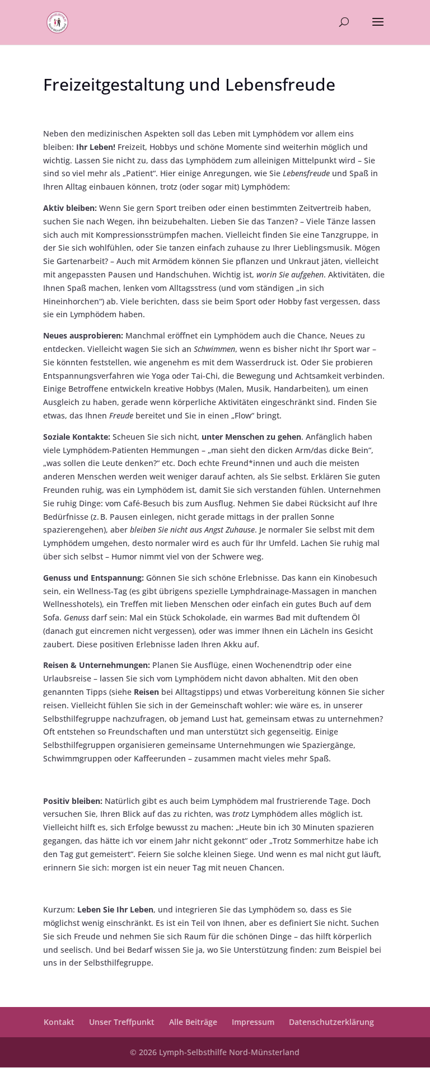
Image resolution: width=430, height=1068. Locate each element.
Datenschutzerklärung (331, 1022)
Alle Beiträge (193, 1022)
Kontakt (59, 1022)
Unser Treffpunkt (122, 1022)
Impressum (253, 1022)
